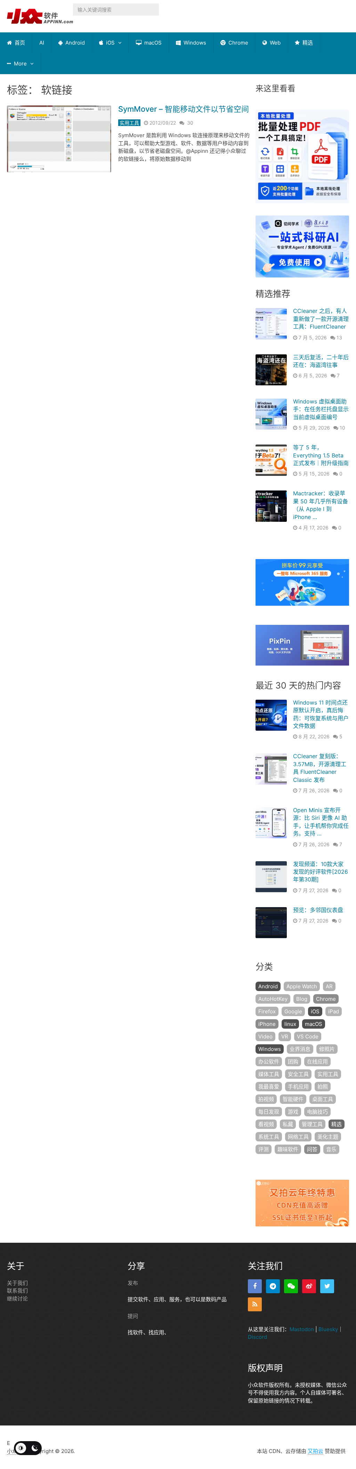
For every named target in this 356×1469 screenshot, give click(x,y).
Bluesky (328, 1329)
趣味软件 (287, 1149)
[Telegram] (273, 1286)
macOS (152, 42)
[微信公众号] (291, 1286)
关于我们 (17, 1283)
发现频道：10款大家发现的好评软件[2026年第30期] (320, 872)
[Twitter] (327, 1286)
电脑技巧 (317, 1111)
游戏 (293, 1111)
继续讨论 (17, 1298)
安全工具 (298, 1074)
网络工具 (298, 1136)
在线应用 (317, 1061)
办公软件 (268, 1061)
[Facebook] (255, 1286)
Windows (194, 42)
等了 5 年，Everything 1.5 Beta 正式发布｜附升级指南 (321, 455)
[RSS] (255, 1304)
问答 (312, 1149)
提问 (133, 1316)
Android (74, 42)
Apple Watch (301, 986)
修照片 (327, 1049)
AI (41, 42)
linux (290, 1024)
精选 (307, 42)
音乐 (331, 1149)
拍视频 (266, 1099)
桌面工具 (322, 1099)
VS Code (307, 1036)
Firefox (267, 1011)
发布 (133, 1283)
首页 (19, 42)
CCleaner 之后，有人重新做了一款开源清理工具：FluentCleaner (321, 318)
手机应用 (298, 1086)
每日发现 (268, 1111)
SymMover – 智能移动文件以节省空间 (183, 108)
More (20, 63)
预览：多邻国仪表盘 (318, 909)
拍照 (322, 1086)
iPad (333, 1011)
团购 (293, 1061)
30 (190, 123)
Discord (257, 1337)
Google (293, 1011)
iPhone (267, 1024)
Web (274, 42)
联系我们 (17, 1290)
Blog (301, 999)
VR (284, 1036)
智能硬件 (293, 1099)
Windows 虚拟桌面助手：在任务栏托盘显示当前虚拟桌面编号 (321, 409)
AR (329, 986)
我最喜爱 (268, 1086)
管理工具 (312, 1124)
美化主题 (327, 1136)
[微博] (309, 1286)
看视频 (266, 1124)
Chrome (237, 42)
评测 (263, 1149)
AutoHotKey (273, 999)
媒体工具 (268, 1074)
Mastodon (302, 1329)
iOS (110, 42)
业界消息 (300, 1049)
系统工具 (268, 1136)
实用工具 (129, 123)
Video (265, 1036)
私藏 (288, 1124)
